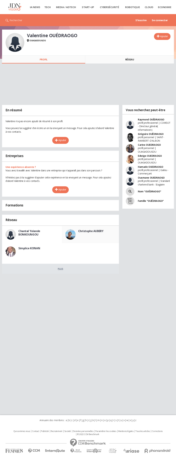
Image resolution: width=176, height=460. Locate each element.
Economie (164, 7)
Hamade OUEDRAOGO (150, 166)
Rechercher (15, 20)
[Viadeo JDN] (112, 451)
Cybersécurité (109, 7)
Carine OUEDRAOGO (149, 144)
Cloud (149, 7)
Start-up (88, 7)
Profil (43, 59)
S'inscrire (141, 20)
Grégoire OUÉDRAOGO (150, 134)
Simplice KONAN (29, 248)
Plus (60, 268)
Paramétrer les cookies (105, 431)
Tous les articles (142, 431)
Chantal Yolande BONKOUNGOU (29, 232)
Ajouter (164, 36)
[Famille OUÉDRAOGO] (130, 201)
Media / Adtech (66, 7)
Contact (35, 431)
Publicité (45, 431)
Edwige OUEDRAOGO (150, 155)
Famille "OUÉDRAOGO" (151, 200)
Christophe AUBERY (90, 231)
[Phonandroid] (157, 451)
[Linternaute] (55, 450)
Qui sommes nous (21, 431)
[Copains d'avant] (94, 451)
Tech (47, 7)
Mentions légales (125, 431)
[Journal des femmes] (14, 451)
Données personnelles (83, 431)
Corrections (157, 431)
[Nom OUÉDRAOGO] (130, 191)
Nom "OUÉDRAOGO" (149, 191)
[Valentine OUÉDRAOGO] (15, 42)
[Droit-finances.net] (75, 451)
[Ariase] (131, 451)
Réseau (129, 59)
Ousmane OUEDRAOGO (151, 177)
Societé (67, 431)
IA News (35, 7)
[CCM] (34, 451)
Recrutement (56, 431)
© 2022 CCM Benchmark (88, 434)
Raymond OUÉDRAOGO (151, 119)
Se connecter (160, 20)
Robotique (132, 7)
